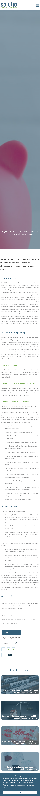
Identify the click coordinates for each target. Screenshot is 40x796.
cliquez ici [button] (6, 787)
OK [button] (20, 792)
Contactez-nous (11, 632)
